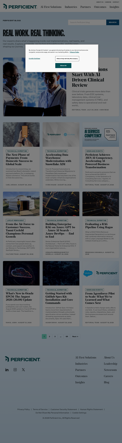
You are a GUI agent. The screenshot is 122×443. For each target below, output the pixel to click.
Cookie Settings (34, 58)
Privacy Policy (74, 52)
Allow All (63, 65)
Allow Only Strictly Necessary (67, 58)
